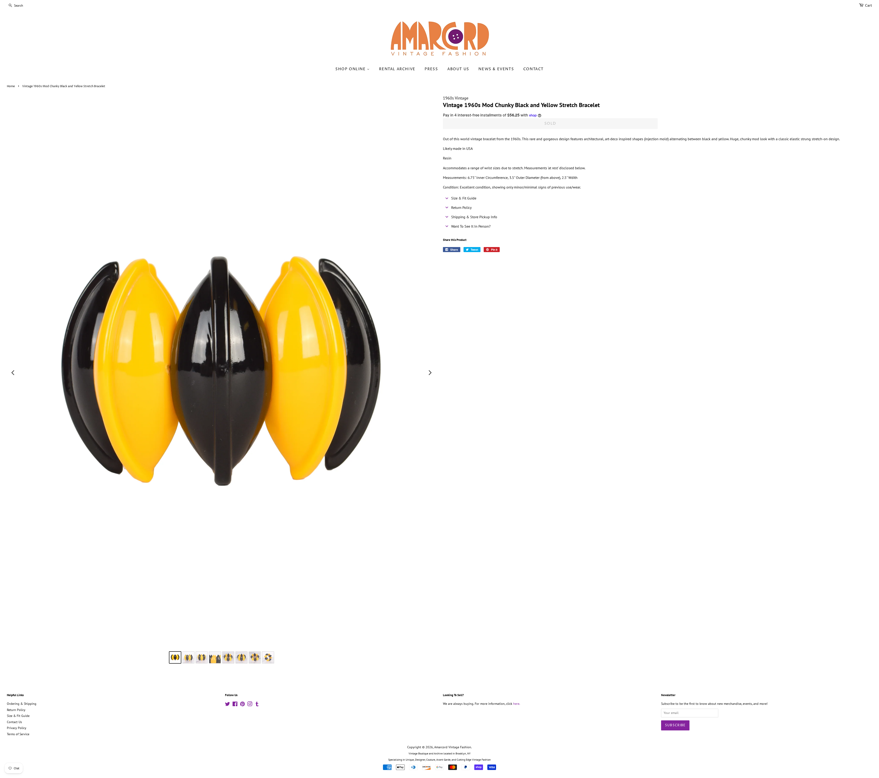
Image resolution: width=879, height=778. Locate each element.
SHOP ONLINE (351, 69)
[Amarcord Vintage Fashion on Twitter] (227, 705)
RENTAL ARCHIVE (397, 69)
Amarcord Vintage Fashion (452, 747)
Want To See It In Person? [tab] (471, 226)
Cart (868, 5)
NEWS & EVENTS (496, 69)
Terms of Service (18, 734)
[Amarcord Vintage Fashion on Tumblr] (257, 705)
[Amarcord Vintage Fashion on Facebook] (235, 705)
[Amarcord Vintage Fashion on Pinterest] (242, 705)
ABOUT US (458, 69)
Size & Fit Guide (18, 716)
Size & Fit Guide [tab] (463, 198)
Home (11, 86)
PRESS (431, 69)
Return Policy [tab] (461, 207)
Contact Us (14, 722)
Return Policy (16, 710)
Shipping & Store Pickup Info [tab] (474, 217)
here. (516, 704)
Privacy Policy (16, 728)
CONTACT (533, 69)
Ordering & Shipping (21, 704)
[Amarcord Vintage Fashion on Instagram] (249, 705)
